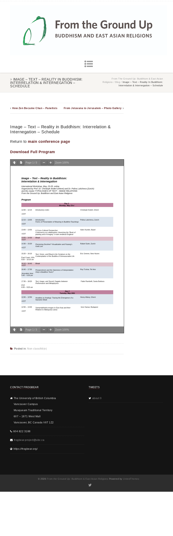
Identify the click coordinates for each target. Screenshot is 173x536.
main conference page (49, 141)
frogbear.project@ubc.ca (29, 440)
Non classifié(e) (37, 348)
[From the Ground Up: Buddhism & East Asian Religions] (88, 30)
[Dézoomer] (44, 162)
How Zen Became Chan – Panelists (35, 108)
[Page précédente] (14, 162)
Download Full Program (32, 152)
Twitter (90, 485)
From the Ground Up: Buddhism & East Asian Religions (77, 479)
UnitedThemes (131, 479)
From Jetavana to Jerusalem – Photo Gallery (93, 108)
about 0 (97, 398)
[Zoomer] (50, 162)
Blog (117, 82)
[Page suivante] (21, 162)
